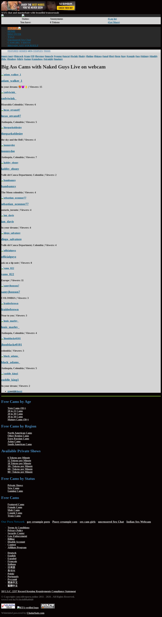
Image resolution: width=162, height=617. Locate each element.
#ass (137, 56)
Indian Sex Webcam (138, 521)
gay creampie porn (38, 521)
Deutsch (12, 553)
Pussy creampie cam (64, 521)
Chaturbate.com (35, 613)
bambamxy (8, 186)
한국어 (11, 570)
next (20, 391)
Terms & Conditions (18, 527)
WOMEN (23, 51)
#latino (89, 56)
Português (13, 576)
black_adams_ (10, 362)
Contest (12, 544)
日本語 (11, 567)
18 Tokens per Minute (19, 463)
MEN (30, 51)
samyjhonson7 (10, 292)
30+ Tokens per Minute (20, 466)
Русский (12, 579)
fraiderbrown (10, 309)
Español (12, 558)
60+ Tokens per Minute (20, 469)
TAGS (11, 37)
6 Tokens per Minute (19, 457)
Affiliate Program (17, 547)
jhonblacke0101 (11, 344)
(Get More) (114, 22)
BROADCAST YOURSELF (23, 45)
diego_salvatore (11, 239)
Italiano (12, 564)
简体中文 (13, 582)
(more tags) (7, 56)
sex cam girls (88, 521)
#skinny (144, 56)
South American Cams (20, 444)
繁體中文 (13, 585)
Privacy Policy (15, 530)
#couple (131, 56)
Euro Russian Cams (18, 438)
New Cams (13, 488)
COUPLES (38, 51)
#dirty (20, 59)
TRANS (47, 51)
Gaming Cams (15, 491)
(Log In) (112, 19)
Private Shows (15, 485)
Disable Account (16, 541)
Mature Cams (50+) (18, 419)
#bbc (3, 59)
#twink (74, 56)
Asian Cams (14, 441)
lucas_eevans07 (11, 116)
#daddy (154, 56)
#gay (123, 56)
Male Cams (14, 510)
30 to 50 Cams (15, 416)
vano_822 (7, 274)
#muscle (49, 56)
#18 (32, 56)
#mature (58, 59)
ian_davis (7, 221)
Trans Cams (14, 515)
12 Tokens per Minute (19, 460)
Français (12, 561)
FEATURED (13, 51)
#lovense (39, 56)
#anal (105, 56)
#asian (27, 59)
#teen (117, 56)
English (12, 555)
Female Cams (15, 507)
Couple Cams (15, 513)
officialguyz (8, 256)
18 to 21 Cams (15, 411)
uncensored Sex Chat (111, 521)
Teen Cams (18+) (17, 408)
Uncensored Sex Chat (19, 40)
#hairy (81, 56)
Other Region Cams (18, 435)
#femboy (11, 59)
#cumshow (37, 59)
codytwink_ (8, 98)
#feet (111, 56)
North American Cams (20, 433)
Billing (11, 539)
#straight (48, 59)
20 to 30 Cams (15, 413)
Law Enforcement (17, 536)
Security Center (16, 533)
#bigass (98, 56)
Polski (11, 573)
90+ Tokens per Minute (20, 472)
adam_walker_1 (11, 80)
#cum (27, 56)
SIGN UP (13, 28)
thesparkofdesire (12, 133)
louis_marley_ (10, 327)
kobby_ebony (10, 168)
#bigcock (18, 56)
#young (58, 56)
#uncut (66, 56)
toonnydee (8, 151)
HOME (12, 31)
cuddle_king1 (10, 379)
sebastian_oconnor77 (15, 204)
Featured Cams (16, 504)
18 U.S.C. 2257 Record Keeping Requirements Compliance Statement (38, 591)
